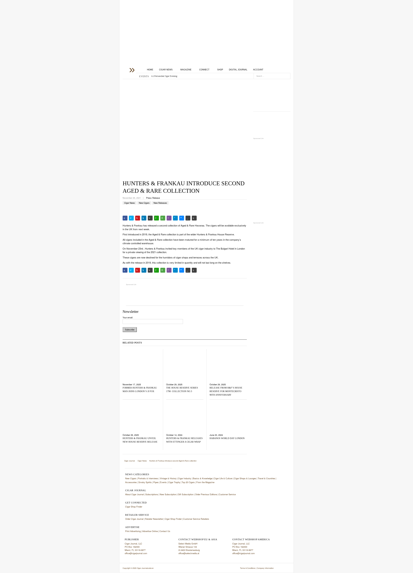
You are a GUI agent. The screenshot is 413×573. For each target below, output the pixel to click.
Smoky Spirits (145, 482)
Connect (204, 69)
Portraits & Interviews (148, 478)
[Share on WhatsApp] (156, 218)
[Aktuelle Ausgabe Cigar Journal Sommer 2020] (271, 94)
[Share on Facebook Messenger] (181, 218)
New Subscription (168, 494)
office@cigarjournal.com (136, 553)
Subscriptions (151, 494)
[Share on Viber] (169, 218)
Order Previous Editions (206, 494)
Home (150, 69)
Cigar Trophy (174, 482)
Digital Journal (238, 69)
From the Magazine (205, 482)
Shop (220, 69)
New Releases (160, 202)
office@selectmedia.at (188, 553)
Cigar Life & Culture (223, 478)
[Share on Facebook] (125, 218)
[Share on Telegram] (175, 218)
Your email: (128, 317)
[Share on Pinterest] (137, 218)
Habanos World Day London (227, 438)
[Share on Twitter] (131, 218)
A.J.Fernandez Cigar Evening (164, 76)
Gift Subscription (185, 494)
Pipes (156, 482)
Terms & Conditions (247, 568)
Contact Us (164, 531)
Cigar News (166, 69)
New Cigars (144, 202)
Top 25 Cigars (188, 482)
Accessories (131, 482)
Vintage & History (168, 478)
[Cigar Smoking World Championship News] (271, 124)
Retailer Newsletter (154, 518)
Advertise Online (150, 531)
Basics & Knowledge (202, 478)
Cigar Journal (148, 26)
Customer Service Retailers (196, 518)
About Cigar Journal (134, 494)
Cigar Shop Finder (133, 506)
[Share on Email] (150, 218)
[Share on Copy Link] (188, 218)
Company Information (265, 568)
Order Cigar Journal (134, 518)
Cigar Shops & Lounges (245, 478)
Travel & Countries (266, 478)
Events (163, 482)
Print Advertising (133, 531)
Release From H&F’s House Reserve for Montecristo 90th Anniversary (226, 391)
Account (258, 69)
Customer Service (227, 494)
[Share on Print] (194, 218)
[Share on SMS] (162, 218)
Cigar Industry (184, 478)
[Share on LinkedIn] (143, 218)
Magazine (185, 69)
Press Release (153, 197)
